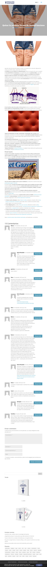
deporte (24, 550)
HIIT (30, 552)
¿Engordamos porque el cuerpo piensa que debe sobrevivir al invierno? (19, 536)
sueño (23, 556)
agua (16, 548)
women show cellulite (15, 217)
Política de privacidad (22, 562)
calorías (29, 548)
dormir (31, 550)
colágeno (32, 84)
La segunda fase (15, 208)
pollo (6, 556)
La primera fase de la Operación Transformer (32, 206)
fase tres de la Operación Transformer (24, 214)
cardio (39, 548)
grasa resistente (13, 212)
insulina (34, 552)
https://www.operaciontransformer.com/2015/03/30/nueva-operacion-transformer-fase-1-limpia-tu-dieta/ (26, 377)
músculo (12, 554)
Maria (12, 317)
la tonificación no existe (19, 149)
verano (30, 556)
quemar (14, 556)
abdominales (7, 548)
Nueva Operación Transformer (24, 197)
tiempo (27, 556)
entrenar (13, 552)
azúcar (19, 548)
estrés (17, 552)
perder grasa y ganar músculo (11, 183)
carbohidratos (34, 548)
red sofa (9, 217)
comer (10, 550)
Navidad (20, 554)
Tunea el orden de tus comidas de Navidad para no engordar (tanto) (19, 538)
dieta (38, 204)
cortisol (21, 550)
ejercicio (35, 550)
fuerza (20, 552)
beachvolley (23, 217)
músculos (16, 554)
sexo (20, 556)
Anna (12, 382)
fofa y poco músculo (23, 204)
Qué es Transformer (12, 562)
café (22, 548)
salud (17, 556)
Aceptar (39, 565)
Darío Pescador (20, 252)
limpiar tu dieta (23, 200)
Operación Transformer (28, 554)
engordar (39, 550)
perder (34, 554)
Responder (38, 227)
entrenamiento (7, 552)
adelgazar (12, 548)
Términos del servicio (33, 562)
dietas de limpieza (18, 148)
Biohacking (27, 27)
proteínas (9, 556)
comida (14, 550)
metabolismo (7, 554)
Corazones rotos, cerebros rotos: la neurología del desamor (17, 534)
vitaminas (34, 556)
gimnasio (24, 552)
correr (17, 550)
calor (25, 548)
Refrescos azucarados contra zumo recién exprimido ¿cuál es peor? (18, 543)
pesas (37, 554)
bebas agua (11, 193)
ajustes (32, 565)
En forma (33, 27)
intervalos (38, 552)
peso (40, 554)
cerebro (6, 550)
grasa (28, 552)
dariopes (16, 27)
